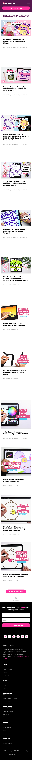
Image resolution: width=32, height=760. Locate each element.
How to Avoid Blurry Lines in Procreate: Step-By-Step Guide (14, 372)
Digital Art (6, 47)
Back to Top (16, 600)
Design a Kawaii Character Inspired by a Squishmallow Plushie (14, 41)
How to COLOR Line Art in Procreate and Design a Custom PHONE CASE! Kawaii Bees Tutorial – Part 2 (16, 137)
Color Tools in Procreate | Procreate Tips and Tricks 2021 (15, 433)
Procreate (23, 47)
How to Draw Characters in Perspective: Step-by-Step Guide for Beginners (14, 529)
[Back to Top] (16, 598)
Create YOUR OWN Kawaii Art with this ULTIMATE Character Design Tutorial (15, 184)
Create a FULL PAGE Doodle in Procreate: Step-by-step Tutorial (15, 231)
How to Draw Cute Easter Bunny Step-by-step (13, 480)
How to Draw (15, 47)
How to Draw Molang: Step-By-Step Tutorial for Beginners (15, 575)
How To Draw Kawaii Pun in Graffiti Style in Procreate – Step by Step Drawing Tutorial (15, 279)
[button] (16, 591)
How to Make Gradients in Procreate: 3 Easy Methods (14, 324)
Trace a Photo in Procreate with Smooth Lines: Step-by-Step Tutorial (15, 89)
